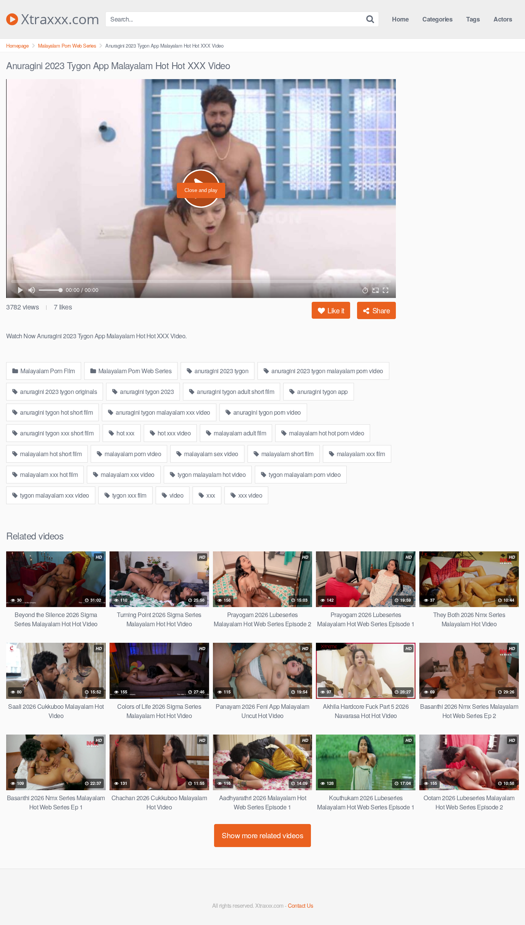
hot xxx (125, 433)
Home (400, 19)
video (175, 495)
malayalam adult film (239, 433)
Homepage (17, 45)
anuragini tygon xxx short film (56, 433)
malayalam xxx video (127, 474)
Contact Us (300, 905)
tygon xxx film (128, 495)
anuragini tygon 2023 (146, 391)
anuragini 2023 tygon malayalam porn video (326, 370)
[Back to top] (504, 900)
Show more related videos (262, 835)
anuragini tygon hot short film (56, 412)
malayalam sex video (210, 453)
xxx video (249, 495)
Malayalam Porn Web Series (67, 45)
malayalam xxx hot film (48, 474)
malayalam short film (287, 453)
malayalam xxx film (360, 453)
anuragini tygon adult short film (235, 391)
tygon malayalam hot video (211, 474)
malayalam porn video (132, 453)
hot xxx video (173, 433)
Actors (502, 19)
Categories (437, 19)
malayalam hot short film (50, 453)
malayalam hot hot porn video (326, 433)
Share (380, 310)
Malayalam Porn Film (47, 370)
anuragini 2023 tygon (221, 370)
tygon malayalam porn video (304, 474)
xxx (210, 495)
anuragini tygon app (322, 391)
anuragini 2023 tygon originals (58, 391)
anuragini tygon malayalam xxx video (162, 412)
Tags (473, 19)
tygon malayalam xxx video (54, 495)
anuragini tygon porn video (266, 412)
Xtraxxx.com (58, 19)
